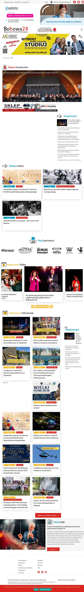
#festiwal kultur (51, 402)
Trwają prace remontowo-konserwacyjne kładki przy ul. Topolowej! (14, 372)
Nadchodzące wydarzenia (25, 568)
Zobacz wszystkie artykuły (47, 515)
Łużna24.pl (25, 2)
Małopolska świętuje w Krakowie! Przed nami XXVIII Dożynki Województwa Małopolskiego (15, 437)
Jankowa (39, 367)
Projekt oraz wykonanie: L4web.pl (66, 580)
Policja (9, 337)
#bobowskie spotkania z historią (13, 499)
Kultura (9, 465)
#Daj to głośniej (51, 432)
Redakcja (40, 560)
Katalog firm (21, 570)
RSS (39, 568)
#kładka (19, 367)
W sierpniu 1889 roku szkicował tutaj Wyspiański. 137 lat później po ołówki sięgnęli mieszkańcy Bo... (16, 504)
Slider (39, 432)
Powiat (49, 186)
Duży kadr (21, 572)
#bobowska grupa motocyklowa (65, 186)
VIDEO (20, 565)
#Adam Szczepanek (22, 217)
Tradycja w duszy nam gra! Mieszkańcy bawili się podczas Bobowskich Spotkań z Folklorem (31, 72)
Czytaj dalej (52, 549)
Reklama (40, 565)
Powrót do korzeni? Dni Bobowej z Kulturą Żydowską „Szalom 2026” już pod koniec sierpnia (15, 470)
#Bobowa (19, 337)
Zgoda (36, 589)
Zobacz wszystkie (42, 306)
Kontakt (40, 563)
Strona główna (6, 57)
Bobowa (9, 217)
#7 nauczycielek (51, 337)
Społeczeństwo (39, 337)
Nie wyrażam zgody (45, 589)
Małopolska (9, 186)
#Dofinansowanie (51, 367)
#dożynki (19, 186)
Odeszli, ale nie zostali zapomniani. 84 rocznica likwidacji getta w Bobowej (46, 502)
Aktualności (21, 563)
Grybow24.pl (17, 2)
